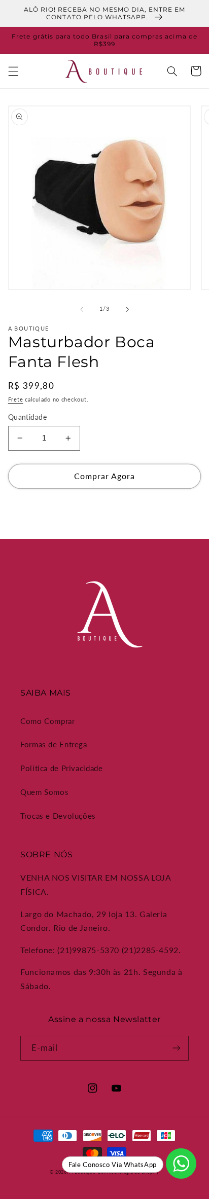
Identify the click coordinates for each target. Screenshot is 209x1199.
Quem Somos (44, 791)
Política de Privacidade (61, 768)
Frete (15, 399)
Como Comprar (47, 720)
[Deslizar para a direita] (127, 309)
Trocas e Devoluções (58, 815)
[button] (13, 71)
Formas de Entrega (53, 744)
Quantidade (27, 417)
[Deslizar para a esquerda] (82, 309)
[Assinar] (176, 1048)
